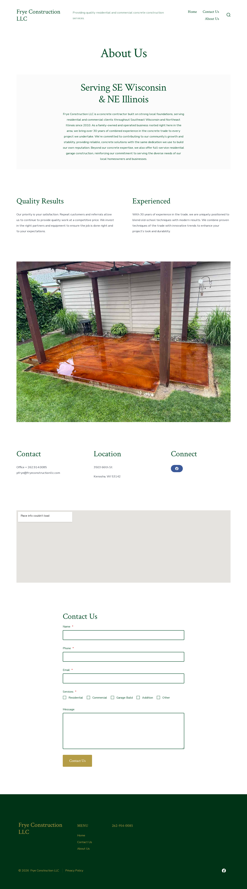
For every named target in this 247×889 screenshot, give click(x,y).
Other (166, 698)
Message (68, 709)
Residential (76, 698)
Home (192, 11)
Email (68, 670)
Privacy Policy (74, 871)
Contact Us (211, 11)
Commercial (99, 698)
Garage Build (124, 698)
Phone (68, 648)
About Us (212, 18)
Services (69, 692)
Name (68, 627)
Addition (147, 698)
